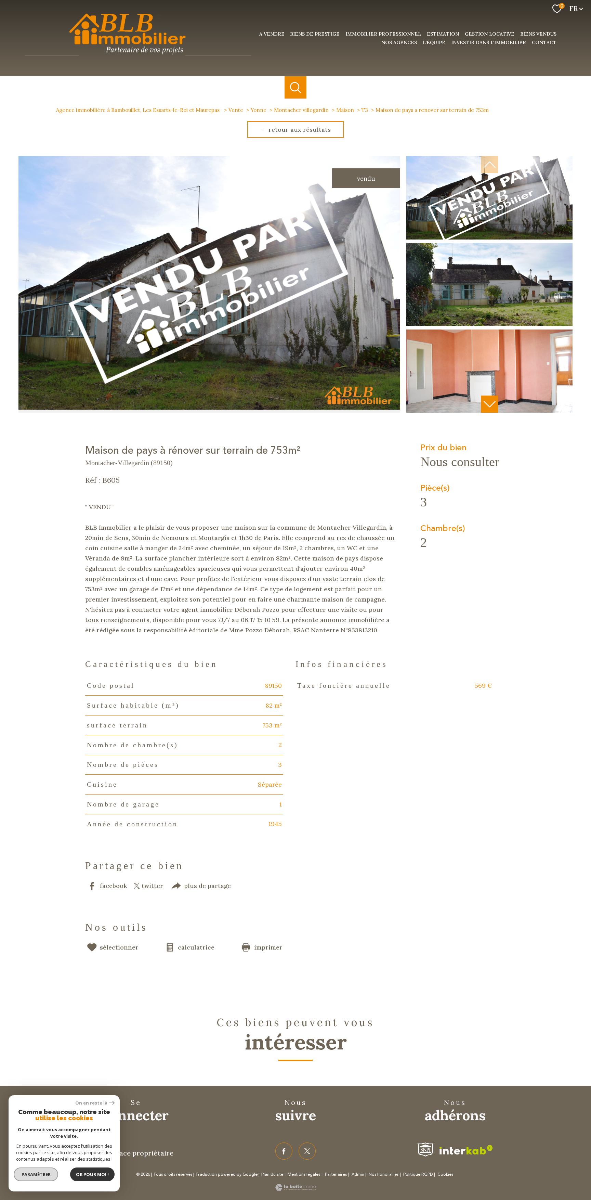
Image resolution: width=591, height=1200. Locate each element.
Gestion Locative (489, 34)
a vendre (272, 34)
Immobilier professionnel (383, 34)
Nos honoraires (383, 1174)
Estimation (443, 34)
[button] (489, 404)
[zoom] (209, 410)
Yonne (258, 110)
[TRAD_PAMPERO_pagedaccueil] (138, 59)
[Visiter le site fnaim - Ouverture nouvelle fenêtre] (425, 1150)
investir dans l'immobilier (488, 42)
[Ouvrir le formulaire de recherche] (296, 87)
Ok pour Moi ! (92, 1174)
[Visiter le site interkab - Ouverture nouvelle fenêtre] (466, 1149)
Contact (544, 42)
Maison (345, 110)
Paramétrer (36, 1174)
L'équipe (434, 42)
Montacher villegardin (301, 110)
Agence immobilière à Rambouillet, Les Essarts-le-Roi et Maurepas (138, 110)
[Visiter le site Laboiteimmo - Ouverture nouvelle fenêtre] (295, 1188)
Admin (358, 1174)
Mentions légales (304, 1174)
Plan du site (272, 1174)
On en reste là (91, 1103)
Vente (235, 110)
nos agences (399, 42)
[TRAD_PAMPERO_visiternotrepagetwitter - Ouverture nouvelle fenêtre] (307, 1151)
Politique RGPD (418, 1174)
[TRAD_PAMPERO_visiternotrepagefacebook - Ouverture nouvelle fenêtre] (283, 1151)
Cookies (445, 1174)
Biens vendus (538, 34)
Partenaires (336, 1174)
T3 (365, 110)
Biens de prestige (315, 34)
